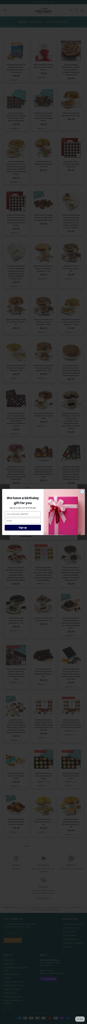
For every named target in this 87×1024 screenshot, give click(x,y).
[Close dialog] (82, 492)
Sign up (23, 527)
